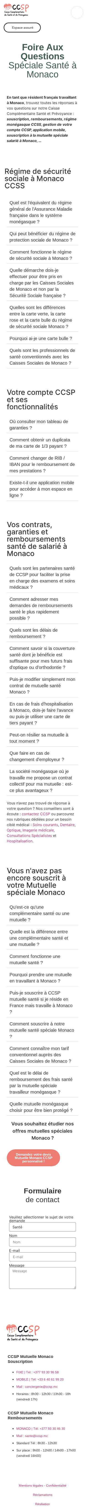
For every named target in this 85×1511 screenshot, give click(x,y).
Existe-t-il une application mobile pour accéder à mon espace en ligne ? (42, 489)
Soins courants (45, 824)
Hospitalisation (19, 841)
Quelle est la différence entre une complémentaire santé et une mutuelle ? (39, 938)
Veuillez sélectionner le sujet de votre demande (41, 1218)
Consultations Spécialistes (29, 835)
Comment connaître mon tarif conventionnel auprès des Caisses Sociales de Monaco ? (40, 1055)
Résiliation (42, 1504)
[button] (77, 12)
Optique (13, 830)
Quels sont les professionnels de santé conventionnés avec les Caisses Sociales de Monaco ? (42, 357)
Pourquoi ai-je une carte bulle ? (41, 338)
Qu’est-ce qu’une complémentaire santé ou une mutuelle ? (39, 913)
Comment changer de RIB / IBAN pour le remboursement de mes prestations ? (42, 464)
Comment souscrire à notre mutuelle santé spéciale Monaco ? (42, 1030)
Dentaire (67, 824)
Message (16, 1265)
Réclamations (42, 1495)
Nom (13, 1235)
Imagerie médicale (38, 830)
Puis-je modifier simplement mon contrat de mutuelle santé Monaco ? (42, 685)
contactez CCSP (36, 814)
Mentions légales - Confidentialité (42, 1485)
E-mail (14, 1250)
